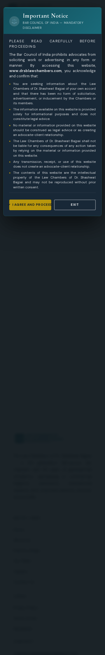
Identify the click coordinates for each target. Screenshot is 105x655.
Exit (75, 205)
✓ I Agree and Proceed (30, 205)
